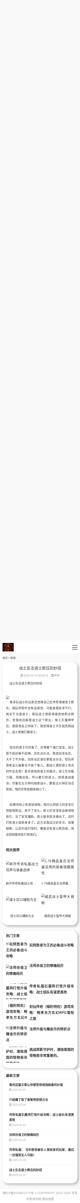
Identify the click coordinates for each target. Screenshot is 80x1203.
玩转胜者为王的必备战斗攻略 (51, 945)
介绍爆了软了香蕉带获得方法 (28, 1099)
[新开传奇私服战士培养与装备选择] (22, 867)
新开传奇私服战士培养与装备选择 (28, 883)
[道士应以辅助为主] (22, 899)
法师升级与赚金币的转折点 (49, 1029)
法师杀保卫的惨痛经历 (46, 965)
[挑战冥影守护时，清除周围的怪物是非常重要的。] (16, 1055)
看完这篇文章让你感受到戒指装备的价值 (36, 1084)
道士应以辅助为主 (22, 916)
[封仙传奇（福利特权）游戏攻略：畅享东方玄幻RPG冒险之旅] (16, 1012)
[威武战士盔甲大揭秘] (57, 899)
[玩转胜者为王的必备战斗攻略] (16, 950)
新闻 (13, 658)
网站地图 (48, 1199)
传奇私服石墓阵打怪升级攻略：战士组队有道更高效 (51, 989)
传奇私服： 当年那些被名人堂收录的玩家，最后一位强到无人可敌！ (41, 1152)
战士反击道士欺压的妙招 (25, 1170)
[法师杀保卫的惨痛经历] (16, 971)
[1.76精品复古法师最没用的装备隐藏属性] (57, 867)
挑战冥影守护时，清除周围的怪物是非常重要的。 (51, 1052)
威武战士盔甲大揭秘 (57, 916)
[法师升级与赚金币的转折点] (16, 1034)
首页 (5, 658)
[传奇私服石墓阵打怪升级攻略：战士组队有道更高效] (16, 991)
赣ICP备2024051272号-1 (19, 1193)
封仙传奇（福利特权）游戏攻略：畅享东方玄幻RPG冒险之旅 (51, 1012)
